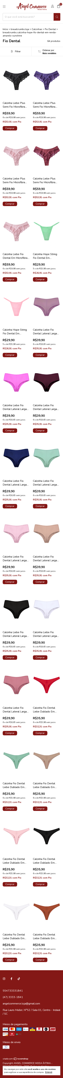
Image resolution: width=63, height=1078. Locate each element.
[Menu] (4, 6)
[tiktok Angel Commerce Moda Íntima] (18, 979)
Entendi (48, 1072)
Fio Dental (50, 29)
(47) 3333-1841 (13, 997)
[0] (58, 6)
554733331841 (13, 991)
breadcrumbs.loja (20, 29)
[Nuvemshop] (16, 1059)
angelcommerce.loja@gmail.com (21, 1003)
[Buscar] (57, 17)
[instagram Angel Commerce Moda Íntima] (4, 979)
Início (5, 29)
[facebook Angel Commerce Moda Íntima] (11, 979)
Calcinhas (37, 29)
